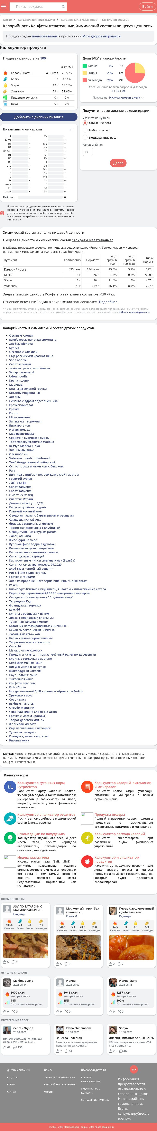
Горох (13, 413)
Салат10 (15, 646)
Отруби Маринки (21, 708)
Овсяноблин (18, 454)
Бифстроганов (19, 425)
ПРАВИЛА (103, 1099)
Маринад (15, 384)
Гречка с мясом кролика (27, 716)
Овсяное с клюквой (23, 352)
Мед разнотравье (22, 434)
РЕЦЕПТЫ (12, 1077)
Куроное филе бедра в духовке (32, 544)
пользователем (45, 36)
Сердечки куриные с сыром (29, 438)
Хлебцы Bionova (21, 344)
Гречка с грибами (22, 577)
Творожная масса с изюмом (29, 642)
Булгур (14, 348)
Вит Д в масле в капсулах (27, 667)
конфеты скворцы (22, 683)
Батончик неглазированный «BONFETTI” (38, 626)
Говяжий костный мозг (26, 511)
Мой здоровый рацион (101, 36)
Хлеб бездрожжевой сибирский (32, 462)
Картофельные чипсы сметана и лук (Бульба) (42, 560)
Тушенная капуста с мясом (28, 622)
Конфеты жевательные (115, 19)
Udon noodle (18, 376)
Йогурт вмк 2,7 (20, 429)
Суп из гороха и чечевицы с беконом (36, 466)
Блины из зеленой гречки (28, 389)
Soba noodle (18, 360)
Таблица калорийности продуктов (35, 19)
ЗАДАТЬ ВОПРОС (90, 1088)
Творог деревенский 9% (26, 720)
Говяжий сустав (20, 479)
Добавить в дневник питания (38, 117)
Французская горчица (25, 605)
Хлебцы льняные (21, 450)
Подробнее (108, 302)
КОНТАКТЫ (87, 1092)
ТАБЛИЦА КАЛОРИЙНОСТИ (59, 1077)
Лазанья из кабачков (24, 634)
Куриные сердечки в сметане (30, 658)
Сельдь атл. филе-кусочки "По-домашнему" (41, 597)
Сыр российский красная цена (31, 356)
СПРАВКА (86, 1077)
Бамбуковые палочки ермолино (32, 339)
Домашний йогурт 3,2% (26, 503)
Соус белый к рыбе (23, 675)
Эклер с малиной (21, 372)
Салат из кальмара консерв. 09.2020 (35, 564)
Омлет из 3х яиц (21, 495)
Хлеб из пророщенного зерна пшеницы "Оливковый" (48, 581)
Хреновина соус (20, 695)
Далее (118, 163)
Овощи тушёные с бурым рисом (32, 532)
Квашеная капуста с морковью (31, 548)
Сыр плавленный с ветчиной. (30, 728)
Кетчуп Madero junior (24, 446)
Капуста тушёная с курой (27, 507)
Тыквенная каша (21, 679)
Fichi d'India (17, 687)
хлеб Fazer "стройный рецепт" (31, 569)
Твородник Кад (20, 601)
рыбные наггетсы (21, 703)
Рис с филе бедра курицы (27, 573)
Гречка (14, 409)
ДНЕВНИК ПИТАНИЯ (18, 1070)
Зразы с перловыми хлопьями (31, 618)
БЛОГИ (11, 1084)
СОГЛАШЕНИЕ (89, 1099)
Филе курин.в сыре (23, 540)
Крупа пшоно (19, 380)
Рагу (12, 470)
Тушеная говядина (22, 732)
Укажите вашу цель (96, 118)
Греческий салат (21, 405)
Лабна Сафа (17, 483)
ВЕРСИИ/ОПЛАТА (90, 1081)
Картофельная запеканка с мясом (33, 552)
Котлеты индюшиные (24, 393)
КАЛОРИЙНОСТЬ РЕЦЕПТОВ (59, 1084)
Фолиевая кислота (22, 724)
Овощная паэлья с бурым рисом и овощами (41, 515)
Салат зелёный (20, 364)
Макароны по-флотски (25, 650)
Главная (7, 19)
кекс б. (14, 585)
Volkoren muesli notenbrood (29, 458)
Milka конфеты (19, 417)
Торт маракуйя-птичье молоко (31, 442)
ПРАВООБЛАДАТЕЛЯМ (93, 1070)
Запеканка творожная (25, 421)
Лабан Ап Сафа (20, 536)
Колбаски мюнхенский (25, 663)
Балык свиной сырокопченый (31, 638)
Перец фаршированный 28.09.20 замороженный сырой (49, 593)
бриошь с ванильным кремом (31, 524)
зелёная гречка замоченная (29, 368)
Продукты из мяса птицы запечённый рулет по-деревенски (52, 654)
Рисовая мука (19, 740)
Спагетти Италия (21, 499)
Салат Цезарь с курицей (26, 556)
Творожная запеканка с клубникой (34, 528)
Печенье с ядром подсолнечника (33, 401)
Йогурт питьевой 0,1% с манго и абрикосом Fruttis (46, 691)
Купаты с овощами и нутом (29, 613)
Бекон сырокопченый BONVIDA (32, 630)
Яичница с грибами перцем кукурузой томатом (44, 474)
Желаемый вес (93, 145)
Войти (147, 6)
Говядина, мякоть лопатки (28, 736)
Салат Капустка (20, 487)
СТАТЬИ (11, 1091)
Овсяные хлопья (21, 335)
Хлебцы (14, 397)
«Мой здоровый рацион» (134, 312)
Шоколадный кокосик (25, 671)
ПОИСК (48, 1070)
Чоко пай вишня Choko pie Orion (33, 712)
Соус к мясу (17, 699)
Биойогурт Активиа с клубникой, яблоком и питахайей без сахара (57, 589)
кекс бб (14, 609)
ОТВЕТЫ (48, 1091)
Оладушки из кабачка (25, 519)
